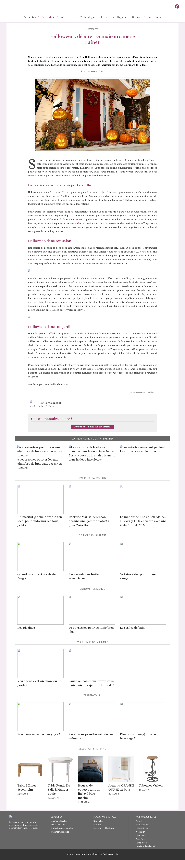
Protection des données (62, 828)
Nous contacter (58, 824)
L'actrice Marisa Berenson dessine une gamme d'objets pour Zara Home (89, 521)
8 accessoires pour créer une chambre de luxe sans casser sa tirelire (39, 463)
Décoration (48, 17)
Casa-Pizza (141, 839)
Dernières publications (104, 828)
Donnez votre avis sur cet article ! (92, 426)
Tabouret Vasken (151, 787)
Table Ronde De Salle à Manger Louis (59, 791)
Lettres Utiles (142, 828)
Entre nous (154, 17)
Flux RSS (97, 824)
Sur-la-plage (141, 843)
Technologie (87, 17)
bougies (51, 263)
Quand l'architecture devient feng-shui (38, 576)
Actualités (30, 17)
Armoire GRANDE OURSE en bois (121, 789)
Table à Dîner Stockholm (26, 789)
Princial (139, 821)
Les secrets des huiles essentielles (84, 576)
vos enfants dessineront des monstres (93, 223)
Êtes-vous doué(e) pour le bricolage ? (138, 736)
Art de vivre (67, 17)
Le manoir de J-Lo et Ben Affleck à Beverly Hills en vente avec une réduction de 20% (143, 521)
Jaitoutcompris (142, 824)
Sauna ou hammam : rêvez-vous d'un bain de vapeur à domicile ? (91, 683)
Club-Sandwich (142, 835)
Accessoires (92, 29)
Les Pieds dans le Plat (145, 846)
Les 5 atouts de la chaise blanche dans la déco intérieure (92, 457)
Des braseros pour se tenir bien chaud (91, 629)
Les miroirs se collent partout (141, 451)
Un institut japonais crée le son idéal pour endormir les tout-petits (39, 521)
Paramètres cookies (60, 832)
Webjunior (140, 832)
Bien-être (105, 17)
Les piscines (26, 627)
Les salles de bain (132, 627)
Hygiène (121, 17)
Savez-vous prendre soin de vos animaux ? (91, 736)
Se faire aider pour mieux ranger (138, 576)
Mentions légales (59, 821)
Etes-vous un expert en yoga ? (38, 734)
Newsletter (99, 821)
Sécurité (137, 17)
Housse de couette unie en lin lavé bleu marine (89, 793)
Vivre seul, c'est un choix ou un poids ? (39, 683)
